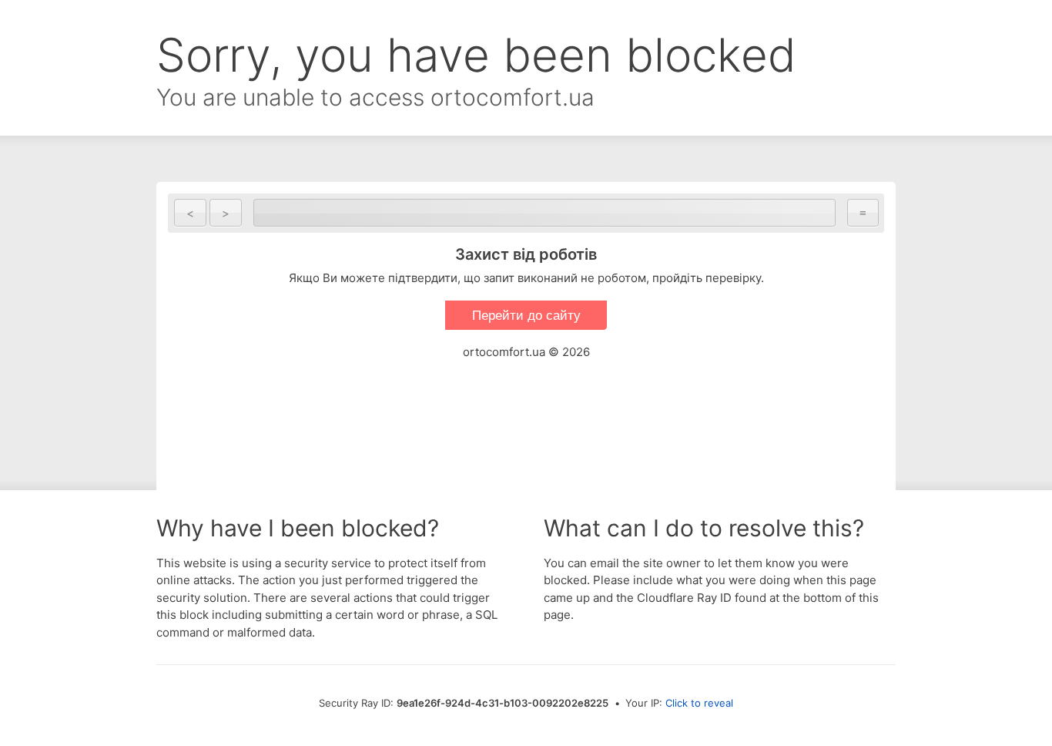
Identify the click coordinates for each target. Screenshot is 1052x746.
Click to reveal (699, 703)
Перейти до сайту (526, 315)
